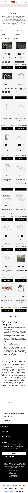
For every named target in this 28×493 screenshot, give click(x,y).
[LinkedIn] (13, 456)
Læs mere (14, 26)
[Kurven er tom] (26, 2)
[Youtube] (10, 456)
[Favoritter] (22, 2)
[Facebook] (3, 456)
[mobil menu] (2, 2)
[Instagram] (6, 456)
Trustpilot (10, 402)
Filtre (3, 34)
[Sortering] (20, 34)
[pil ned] (25, 426)
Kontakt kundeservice (14, 476)
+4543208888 (14, 475)
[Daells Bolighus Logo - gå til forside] (14, 2)
